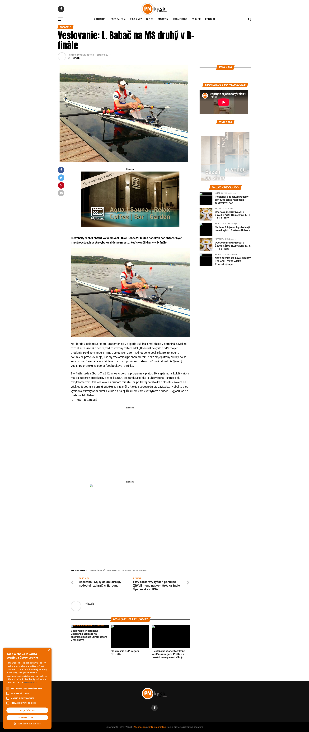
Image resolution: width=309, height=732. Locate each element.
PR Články (136, 19)
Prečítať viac (30, 682)
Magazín (163, 19)
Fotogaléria (118, 19)
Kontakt (210, 19)
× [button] (48, 650)
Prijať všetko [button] (27, 710)
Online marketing (157, 727)
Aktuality (99, 19)
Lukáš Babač (98, 571)
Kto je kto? (180, 19)
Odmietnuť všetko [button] (27, 717)
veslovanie (140, 571)
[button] (27, 723)
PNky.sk (196, 19)
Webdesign (140, 727)
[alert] (27, 688)
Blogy (149, 19)
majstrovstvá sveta (119, 571)
